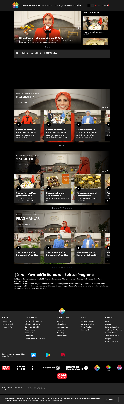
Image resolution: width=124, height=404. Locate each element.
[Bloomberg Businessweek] (77, 368)
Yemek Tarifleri (86, 327)
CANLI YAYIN (101, 5)
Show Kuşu (61, 333)
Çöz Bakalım (61, 324)
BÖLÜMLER (22, 53)
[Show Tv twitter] (31, 388)
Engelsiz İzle (85, 330)
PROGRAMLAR (34, 5)
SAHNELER (35, 53)
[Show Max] (119, 368)
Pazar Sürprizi (30, 330)
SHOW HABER (47, 5)
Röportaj (60, 321)
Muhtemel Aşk (7, 321)
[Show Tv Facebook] (28, 388)
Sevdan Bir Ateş (7, 327)
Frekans (108, 324)
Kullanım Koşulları (112, 327)
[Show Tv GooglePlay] (48, 355)
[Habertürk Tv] (21, 368)
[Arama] (111, 5)
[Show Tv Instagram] (35, 388)
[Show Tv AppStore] (33, 355)
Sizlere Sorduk (62, 336)
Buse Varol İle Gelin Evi (33, 321)
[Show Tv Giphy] (42, 388)
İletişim (108, 339)
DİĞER (78, 5)
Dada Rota (29, 336)
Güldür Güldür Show (32, 324)
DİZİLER (25, 5)
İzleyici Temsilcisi (111, 341)
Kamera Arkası (62, 327)
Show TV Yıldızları (87, 321)
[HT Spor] (34, 368)
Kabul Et (109, 399)
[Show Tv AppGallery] (63, 355)
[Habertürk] (6, 368)
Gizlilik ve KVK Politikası (113, 330)
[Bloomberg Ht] (51, 368)
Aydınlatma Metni (94, 398)
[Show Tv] (15, 5)
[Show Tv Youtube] (38, 388)
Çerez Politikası (68, 398)
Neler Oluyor (61, 330)
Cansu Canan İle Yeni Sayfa (35, 339)
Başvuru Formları (87, 324)
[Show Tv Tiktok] (45, 388)
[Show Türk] (108, 368)
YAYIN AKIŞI (58, 5)
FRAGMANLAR (50, 53)
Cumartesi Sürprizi (32, 327)
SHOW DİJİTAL (69, 5)
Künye (107, 321)
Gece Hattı (29, 333)
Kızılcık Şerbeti (7, 324)
